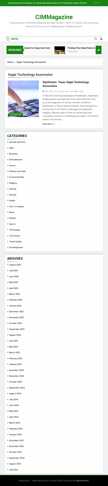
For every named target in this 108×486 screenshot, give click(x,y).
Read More (47, 124)
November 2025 (16, 317)
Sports (12, 224)
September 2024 (16, 387)
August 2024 (15, 393)
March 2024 (14, 423)
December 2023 (16, 440)
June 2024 (14, 405)
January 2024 (15, 434)
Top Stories (14, 236)
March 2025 (14, 352)
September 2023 (16, 458)
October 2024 (15, 382)
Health (12, 200)
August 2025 (15, 335)
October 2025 (15, 323)
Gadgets (13, 183)
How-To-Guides (16, 206)
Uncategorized (16, 247)
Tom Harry (49, 91)
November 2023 (16, 446)
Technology (16, 114)
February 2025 (15, 358)
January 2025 (15, 364)
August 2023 (15, 464)
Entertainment (15, 159)
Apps (11, 148)
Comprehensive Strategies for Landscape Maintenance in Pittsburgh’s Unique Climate (47, 3)
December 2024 (16, 370)
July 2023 (13, 469)
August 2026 (15, 264)
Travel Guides (15, 241)
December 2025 (16, 311)
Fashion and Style (17, 171)
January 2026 (15, 305)
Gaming (12, 189)
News (11, 212)
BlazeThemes (82, 480)
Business (13, 154)
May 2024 (13, 411)
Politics (12, 218)
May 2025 (13, 346)
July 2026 (13, 270)
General (12, 195)
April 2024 (13, 417)
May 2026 (13, 282)
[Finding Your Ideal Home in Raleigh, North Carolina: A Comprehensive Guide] (56, 51)
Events (12, 165)
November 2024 (16, 376)
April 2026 (13, 288)
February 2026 (15, 300)
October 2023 (15, 452)
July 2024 (13, 399)
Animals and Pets (17, 142)
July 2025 (13, 341)
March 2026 (14, 294)
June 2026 (14, 276)
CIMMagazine (54, 16)
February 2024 (15, 428)
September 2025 (16, 329)
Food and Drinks (16, 177)
